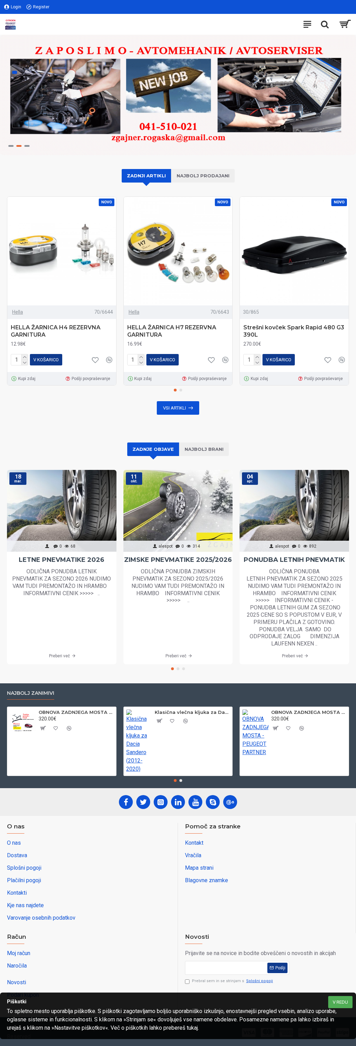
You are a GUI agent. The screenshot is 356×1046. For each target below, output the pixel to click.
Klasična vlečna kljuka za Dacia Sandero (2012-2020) (192, 712)
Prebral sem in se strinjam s (232, 981)
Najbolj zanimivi (30, 693)
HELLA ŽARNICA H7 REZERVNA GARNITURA (171, 331)
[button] (175, 390)
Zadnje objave (153, 449)
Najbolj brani (204, 449)
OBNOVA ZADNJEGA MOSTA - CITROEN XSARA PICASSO (76, 712)
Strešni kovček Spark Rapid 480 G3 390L (293, 331)
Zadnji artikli (146, 175)
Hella (17, 312)
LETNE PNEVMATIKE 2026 (61, 560)
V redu (340, 1002)
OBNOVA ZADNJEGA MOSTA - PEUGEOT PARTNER (308, 712)
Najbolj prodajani (203, 175)
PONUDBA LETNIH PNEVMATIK (294, 560)
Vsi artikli (174, 408)
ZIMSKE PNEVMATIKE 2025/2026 (178, 560)
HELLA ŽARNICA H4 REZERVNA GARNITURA (55, 331)
